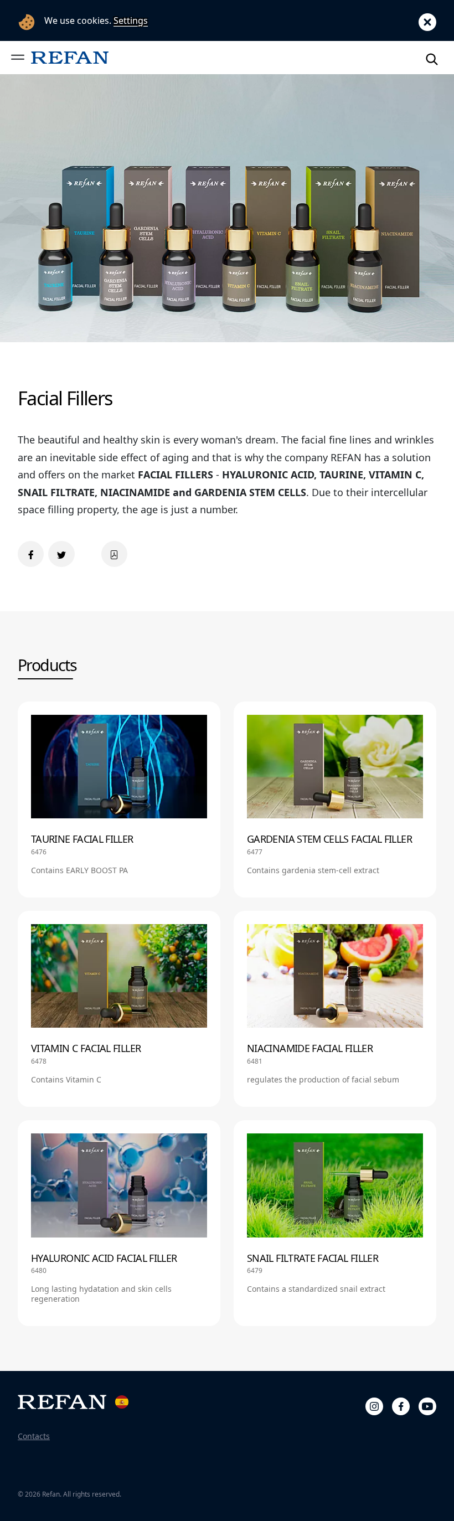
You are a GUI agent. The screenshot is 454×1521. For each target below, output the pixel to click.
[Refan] (70, 57)
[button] (17, 57)
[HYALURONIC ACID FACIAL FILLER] (119, 1223)
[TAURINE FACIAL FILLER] (119, 800)
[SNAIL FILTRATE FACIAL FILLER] (335, 1223)
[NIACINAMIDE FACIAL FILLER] (335, 1009)
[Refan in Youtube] (427, 1404)
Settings (131, 20)
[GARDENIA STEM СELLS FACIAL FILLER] (335, 800)
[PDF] (114, 554)
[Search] (432, 57)
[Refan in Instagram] (374, 1404)
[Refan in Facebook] (401, 1404)
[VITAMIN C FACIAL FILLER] (119, 1009)
